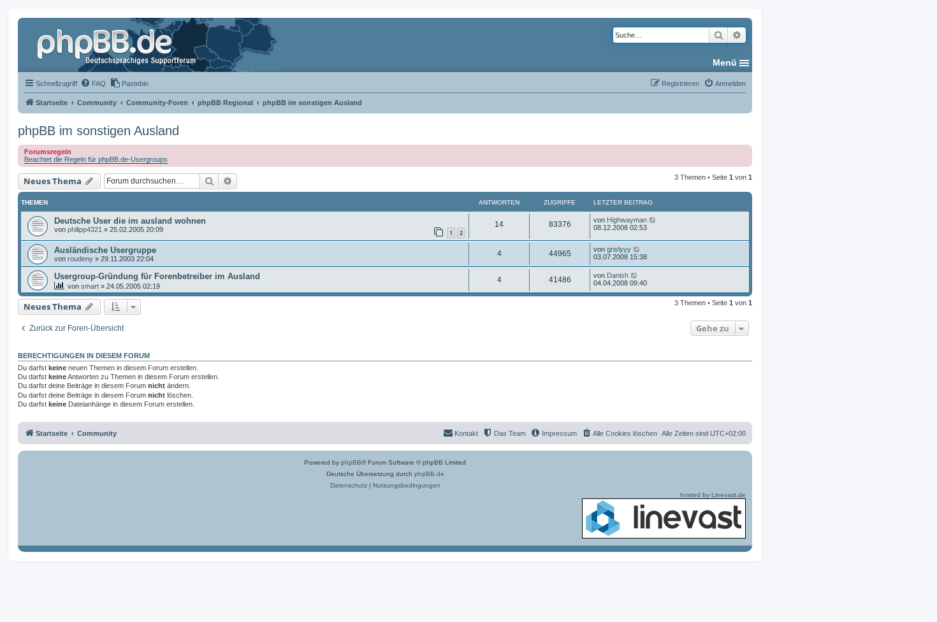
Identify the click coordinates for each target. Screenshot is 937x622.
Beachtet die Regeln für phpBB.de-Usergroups (96, 159)
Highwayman (627, 220)
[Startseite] (118, 44)
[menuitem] (93, 83)
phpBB (351, 462)
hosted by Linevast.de (713, 494)
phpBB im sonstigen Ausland (98, 131)
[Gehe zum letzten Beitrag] (653, 220)
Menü (725, 62)
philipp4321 (85, 229)
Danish (617, 275)
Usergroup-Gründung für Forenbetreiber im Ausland (157, 276)
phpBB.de (429, 473)
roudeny (80, 259)
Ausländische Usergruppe (105, 250)
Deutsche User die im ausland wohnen (130, 221)
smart (90, 286)
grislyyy (619, 249)
